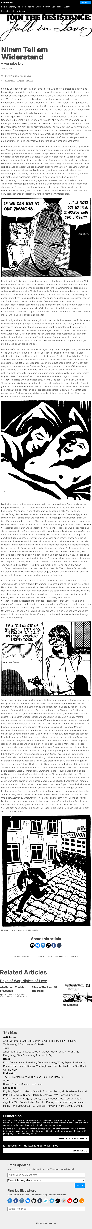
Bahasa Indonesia (70, 1095)
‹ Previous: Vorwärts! (23, 956)
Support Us (85, 3)
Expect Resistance (75, 1062)
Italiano (27, 1091)
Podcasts (29, 7)
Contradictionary (46, 1062)
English (20, 80)
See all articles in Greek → (14, 11)
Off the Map (10, 1069)
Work (60, 1062)
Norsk (62, 1105)
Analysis (26, 1040)
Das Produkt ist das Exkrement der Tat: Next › (57, 956)
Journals (15, 1051)
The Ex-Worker (11, 1076)
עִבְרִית (58, 1102)
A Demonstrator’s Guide (31, 1044)
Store (38, 7)
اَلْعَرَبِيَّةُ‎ (6, 1102)
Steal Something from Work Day (35, 1055)
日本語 (35, 1095)
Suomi (26, 1095)
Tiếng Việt (16, 1105)
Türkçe (36, 1098)
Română (24, 1102)
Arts (5, 1040)
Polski (6, 1095)
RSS (14, 1037)
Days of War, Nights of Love (18, 76)
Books (4, 7)
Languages (57, 7)
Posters (26, 1051)
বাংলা (32, 1102)
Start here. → (80, 1151)
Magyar (27, 1098)
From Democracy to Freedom (19, 1062)
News (73, 1040)
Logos (62, 1051)
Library (12, 7)
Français (47, 1091)
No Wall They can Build (34, 1076)
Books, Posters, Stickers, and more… (23, 1084)
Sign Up (79, 1185)
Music (54, 1051)
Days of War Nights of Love (42, 1066)
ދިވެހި (34, 1105)
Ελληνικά (16, 1095)
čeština (7, 1098)
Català (27, 1105)
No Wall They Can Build (72, 1066)
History (55, 1040)
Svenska (40, 1102)
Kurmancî (52, 1105)
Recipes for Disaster (14, 1066)
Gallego (41, 1105)
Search (46, 7)
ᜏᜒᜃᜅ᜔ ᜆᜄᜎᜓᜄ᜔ (75, 1105)
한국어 (14, 1102)
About (67, 7)
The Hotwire (56, 1076)
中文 (56, 1095)
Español (29, 80)
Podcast (8, 1073)
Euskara (17, 1098)
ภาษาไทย (67, 1102)
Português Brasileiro (65, 1091)
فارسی (45, 1098)
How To (64, 1040)
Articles (7, 1037)
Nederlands (56, 1098)
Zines (6, 1051)
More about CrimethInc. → (72, 1138)
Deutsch (37, 1091)
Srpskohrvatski (72, 1098)
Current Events (41, 1040)
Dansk (49, 1102)
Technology (9, 1044)
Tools (20, 7)
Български (10, 80)
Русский (83, 1091)
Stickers (35, 1051)
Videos (45, 1051)
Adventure (15, 1040)
